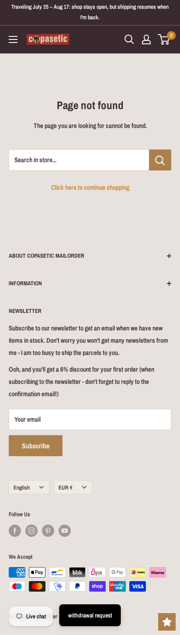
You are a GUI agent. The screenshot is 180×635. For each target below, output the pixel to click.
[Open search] (129, 39)
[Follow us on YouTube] (65, 531)
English (22, 487)
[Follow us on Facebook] (15, 531)
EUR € (66, 487)
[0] (164, 39)
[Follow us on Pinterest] (48, 531)
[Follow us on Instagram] (31, 531)
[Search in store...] (160, 159)
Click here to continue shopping (90, 187)
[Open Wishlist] (167, 622)
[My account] (146, 39)
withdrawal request (90, 615)
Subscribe (35, 446)
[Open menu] (13, 39)
